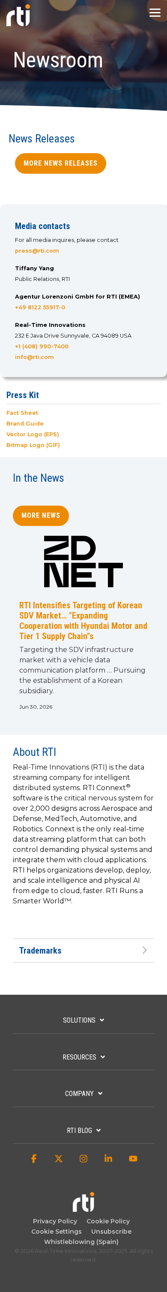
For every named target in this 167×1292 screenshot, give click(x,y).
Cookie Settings (56, 1231)
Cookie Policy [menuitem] (106, 1221)
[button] (155, 12)
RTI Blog (79, 1130)
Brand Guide (25, 423)
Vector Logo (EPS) (32, 434)
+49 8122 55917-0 (40, 307)
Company (79, 1094)
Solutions (79, 1020)
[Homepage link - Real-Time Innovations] (83, 1208)
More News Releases (61, 163)
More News (40, 515)
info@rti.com (34, 357)
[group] (83, 626)
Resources (79, 1057)
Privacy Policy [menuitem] (55, 1221)
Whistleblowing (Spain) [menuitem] (81, 1242)
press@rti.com (37, 251)
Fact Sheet (22, 413)
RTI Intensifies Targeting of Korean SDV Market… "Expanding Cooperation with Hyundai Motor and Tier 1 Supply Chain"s (83, 620)
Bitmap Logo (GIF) (33, 445)
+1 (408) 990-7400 (42, 346)
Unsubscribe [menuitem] (109, 1231)
